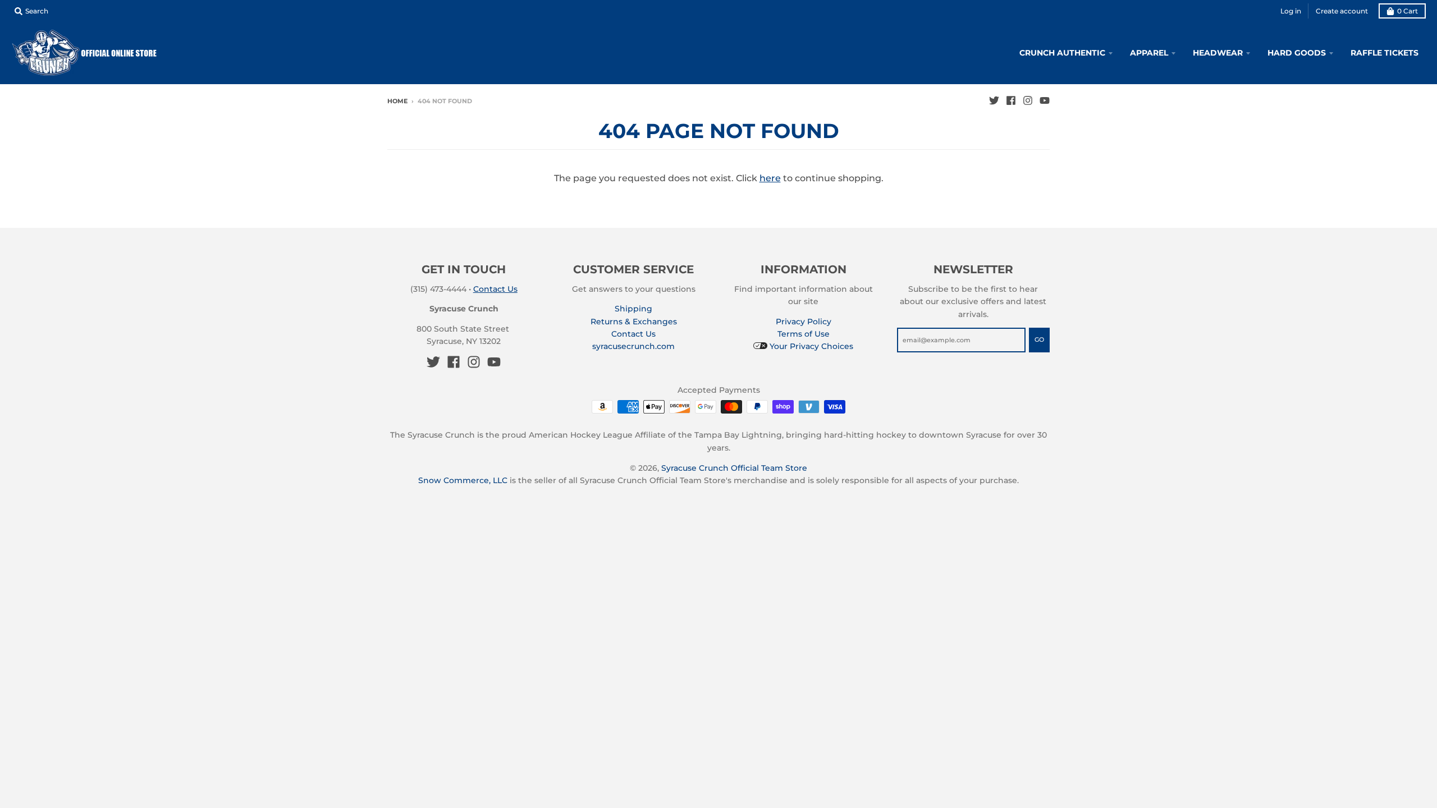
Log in (1290, 11)
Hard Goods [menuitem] (1296, 53)
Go (1039, 339)
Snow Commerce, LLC (462, 480)
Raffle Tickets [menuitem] (1384, 53)
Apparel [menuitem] (1149, 53)
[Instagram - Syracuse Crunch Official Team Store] (1028, 100)
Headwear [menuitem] (1218, 53)
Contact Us (495, 289)
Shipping (633, 309)
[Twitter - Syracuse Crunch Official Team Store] (994, 100)
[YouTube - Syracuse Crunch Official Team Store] (1045, 100)
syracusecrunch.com (633, 346)
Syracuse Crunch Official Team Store (734, 468)
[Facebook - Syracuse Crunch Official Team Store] (1011, 100)
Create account (1342, 11)
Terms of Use (803, 334)
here (770, 178)
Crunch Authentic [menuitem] (1062, 53)
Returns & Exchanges (634, 321)
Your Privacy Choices (810, 346)
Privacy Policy (803, 321)
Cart (1407, 11)
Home (397, 101)
